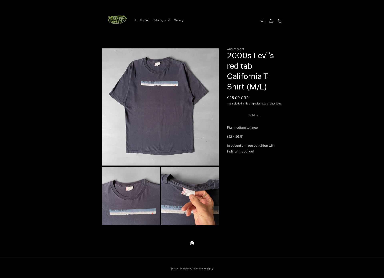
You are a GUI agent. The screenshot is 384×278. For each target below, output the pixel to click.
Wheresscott (186, 268)
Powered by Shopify (203, 268)
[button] (161, 20)
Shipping (248, 103)
